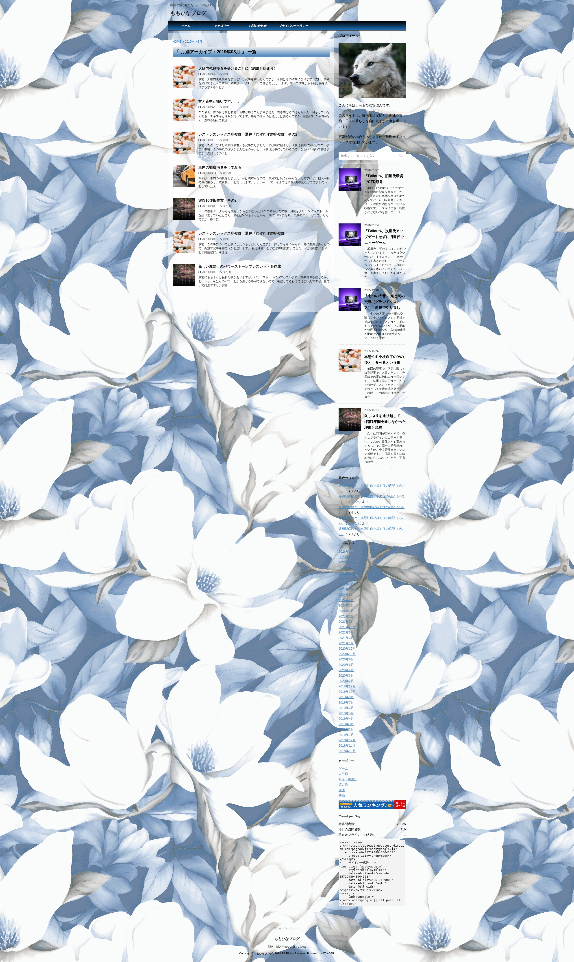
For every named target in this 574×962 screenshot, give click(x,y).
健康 (226, 74)
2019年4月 (346, 718)
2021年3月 (346, 638)
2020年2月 (346, 681)
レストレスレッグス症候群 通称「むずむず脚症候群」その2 (247, 134)
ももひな (354, 501)
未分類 (227, 206)
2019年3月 (346, 724)
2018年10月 (347, 751)
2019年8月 (346, 697)
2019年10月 (347, 691)
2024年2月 (346, 611)
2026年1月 (346, 551)
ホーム (186, 25)
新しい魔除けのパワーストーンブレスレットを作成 (239, 266)
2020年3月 (346, 675)
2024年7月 (346, 589)
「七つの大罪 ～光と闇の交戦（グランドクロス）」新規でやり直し (384, 301)
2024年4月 (346, 600)
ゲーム (343, 768)
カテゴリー (222, 25)
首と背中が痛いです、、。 (219, 101)
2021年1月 (346, 643)
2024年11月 (347, 567)
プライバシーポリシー (293, 25)
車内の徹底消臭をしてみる (219, 167)
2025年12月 (347, 557)
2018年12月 (347, 740)
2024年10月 (347, 573)
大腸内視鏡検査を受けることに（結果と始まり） (237, 68)
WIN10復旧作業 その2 (217, 200)
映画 (342, 795)
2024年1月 (346, 616)
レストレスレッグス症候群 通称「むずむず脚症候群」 (243, 233)
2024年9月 (346, 578)
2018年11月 (347, 745)
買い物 (227, 173)
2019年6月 (346, 708)
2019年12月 (347, 686)
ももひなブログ (188, 13)
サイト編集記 (348, 779)
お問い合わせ (258, 25)
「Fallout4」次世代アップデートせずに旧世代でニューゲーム (384, 237)
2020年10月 (347, 654)
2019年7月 (346, 702)
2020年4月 (346, 670)
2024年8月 (346, 584)
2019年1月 (346, 735)
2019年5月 (346, 713)
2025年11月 (347, 562)
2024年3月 (346, 605)
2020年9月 (346, 659)
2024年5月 (346, 594)
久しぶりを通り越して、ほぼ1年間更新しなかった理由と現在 (385, 421)
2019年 (189, 41)
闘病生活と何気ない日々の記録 (287, 946)
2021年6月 (346, 632)
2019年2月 (346, 729)
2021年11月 (347, 627)
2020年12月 (347, 648)
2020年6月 (346, 664)
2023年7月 (346, 621)
